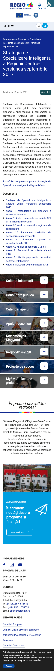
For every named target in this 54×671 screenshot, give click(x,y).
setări (38, 660)
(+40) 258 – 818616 (17, 603)
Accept (9, 666)
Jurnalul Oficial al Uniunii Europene (21, 629)
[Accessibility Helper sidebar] (50, 3)
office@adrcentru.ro (20, 610)
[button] (7, 26)
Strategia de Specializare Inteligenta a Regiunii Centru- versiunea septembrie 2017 (28, 204)
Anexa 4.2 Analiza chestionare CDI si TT (27, 246)
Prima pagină (9, 39)
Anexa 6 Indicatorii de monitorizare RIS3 (27, 264)
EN (39, 26)
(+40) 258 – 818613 (18, 607)
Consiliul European (12, 624)
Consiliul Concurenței (14, 645)
